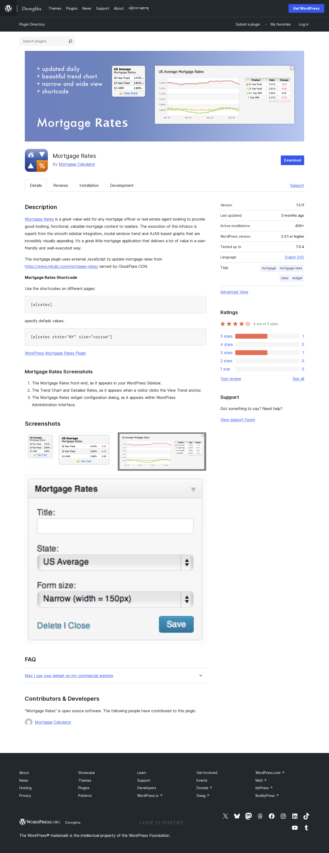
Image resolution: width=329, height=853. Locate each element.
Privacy (25, 795)
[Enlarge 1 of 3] (107, 438)
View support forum (237, 419)
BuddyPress (267, 795)
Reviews (60, 185)
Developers (146, 788)
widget (297, 278)
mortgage (269, 268)
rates (285, 278)
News (23, 780)
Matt (261, 780)
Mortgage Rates (39, 219)
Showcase (86, 773)
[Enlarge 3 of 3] (199, 481)
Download (292, 160)
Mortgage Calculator (77, 164)
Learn (141, 773)
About (24, 773)
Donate (204, 788)
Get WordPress (306, 8)
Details (36, 185)
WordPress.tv (150, 795)
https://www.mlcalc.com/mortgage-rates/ (61, 266)
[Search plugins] (70, 41)
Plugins (84, 788)
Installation (89, 185)
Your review (230, 378)
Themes (84, 780)
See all (298, 378)
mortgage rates (291, 268)
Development (122, 185)
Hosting (25, 788)
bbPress (264, 788)
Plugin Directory (32, 24)
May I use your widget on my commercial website (69, 675)
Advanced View (234, 291)
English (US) (294, 257)
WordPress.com (270, 773)
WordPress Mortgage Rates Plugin (55, 353)
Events (202, 780)
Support (297, 185)
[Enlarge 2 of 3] (199, 438)
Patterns (85, 795)
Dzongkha (72, 822)
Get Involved (207, 773)
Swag (203, 795)
